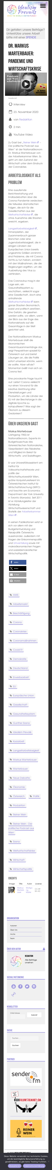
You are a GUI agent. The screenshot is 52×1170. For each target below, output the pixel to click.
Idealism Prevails (22, 732)
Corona (17, 622)
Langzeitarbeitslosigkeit (21, 228)
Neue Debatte (21, 777)
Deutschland (20, 668)
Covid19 (17, 649)
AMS (15, 594)
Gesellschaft (20, 704)
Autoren (13, 925)
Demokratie (19, 658)
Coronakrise (19, 631)
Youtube (13, 986)
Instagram (34, 986)
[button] (17, 562)
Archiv (12, 934)
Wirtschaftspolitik (22, 869)
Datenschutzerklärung (34, 1166)
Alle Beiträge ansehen (31, 961)
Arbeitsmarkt (20, 603)
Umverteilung (20, 543)
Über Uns (13, 930)
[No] (48, 1161)
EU (14, 686)
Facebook (20, 986)
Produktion (19, 805)
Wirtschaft (19, 859)
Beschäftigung (21, 613)
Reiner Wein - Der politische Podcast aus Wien (21, 828)
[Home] (22, 10)
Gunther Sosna (21, 723)
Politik (36, 796)
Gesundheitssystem (24, 713)
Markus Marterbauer (25, 759)
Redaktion (25, 119)
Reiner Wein (29, 142)
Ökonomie (19, 787)
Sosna (16, 841)
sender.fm (13, 994)
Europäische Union (23, 695)
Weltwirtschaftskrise (19, 214)
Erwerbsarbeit (21, 677)
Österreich (19, 796)
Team (12, 938)
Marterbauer (20, 768)
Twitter (27, 986)
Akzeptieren (14, 1166)
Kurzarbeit (18, 741)
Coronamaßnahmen (24, 640)
